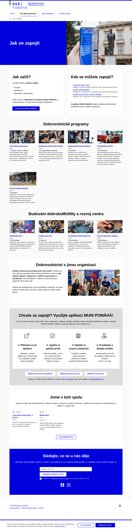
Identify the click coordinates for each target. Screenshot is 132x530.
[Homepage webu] (26, 5)
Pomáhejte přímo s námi (81, 85)
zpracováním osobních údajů (60, 478)
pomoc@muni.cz (97, 379)
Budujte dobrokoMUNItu (81, 90)
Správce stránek (14, 508)
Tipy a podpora (67, 379)
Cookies (41, 508)
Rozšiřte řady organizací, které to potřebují (87, 94)
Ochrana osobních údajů (29, 508)
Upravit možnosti (60, 526)
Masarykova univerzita (21, 505)
